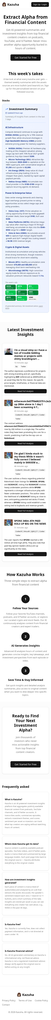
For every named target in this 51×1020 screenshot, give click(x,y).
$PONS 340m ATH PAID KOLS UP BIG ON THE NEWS (30, 522)
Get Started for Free (25, 57)
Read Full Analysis (25, 391)
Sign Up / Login (40, 4)
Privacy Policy (8, 1000)
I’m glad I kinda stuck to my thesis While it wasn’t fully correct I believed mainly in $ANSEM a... (29, 458)
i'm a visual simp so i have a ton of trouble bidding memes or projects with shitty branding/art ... (30, 354)
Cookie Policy (41, 1000)
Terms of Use (25, 1000)
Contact (6, 1004)
